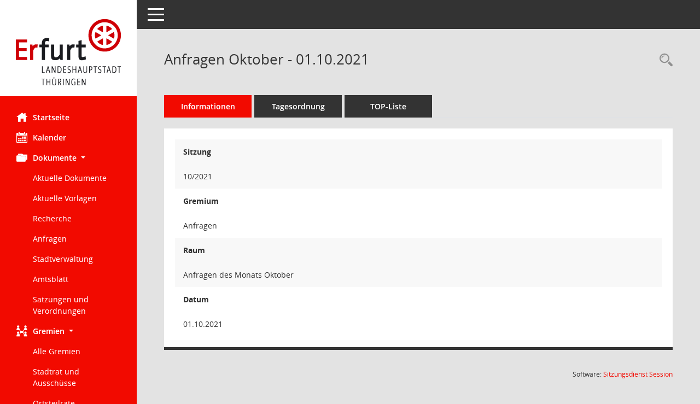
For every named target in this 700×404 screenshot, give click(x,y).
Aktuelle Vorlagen (65, 198)
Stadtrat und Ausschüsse (56, 377)
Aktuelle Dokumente (70, 178)
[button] (68, 158)
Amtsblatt (50, 279)
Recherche (52, 218)
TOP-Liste (388, 106)
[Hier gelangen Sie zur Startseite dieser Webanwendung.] (68, 52)
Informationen (208, 106)
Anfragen (50, 238)
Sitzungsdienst (638, 374)
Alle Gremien (56, 351)
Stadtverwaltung (63, 259)
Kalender (49, 137)
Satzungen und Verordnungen (61, 305)
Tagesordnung (298, 106)
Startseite (51, 117)
